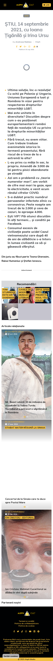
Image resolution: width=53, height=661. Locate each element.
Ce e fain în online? (16, 332)
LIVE (47, 5)
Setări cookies (11, 656)
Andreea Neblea (23, 42)
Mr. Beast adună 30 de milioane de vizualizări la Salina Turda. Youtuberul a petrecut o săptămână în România (26, 407)
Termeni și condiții (26, 621)
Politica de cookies (26, 626)
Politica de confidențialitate (27, 623)
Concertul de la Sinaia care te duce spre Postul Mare (25, 500)
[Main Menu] (5, 5)
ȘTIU (27, 16)
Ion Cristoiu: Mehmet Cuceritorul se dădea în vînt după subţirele (25, 590)
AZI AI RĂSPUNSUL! (16, 422)
